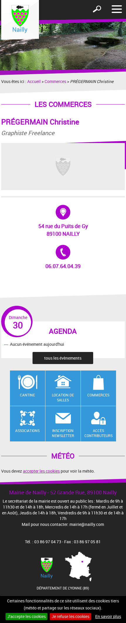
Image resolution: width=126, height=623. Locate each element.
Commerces (55, 81)
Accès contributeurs (98, 433)
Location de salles (63, 397)
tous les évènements (62, 358)
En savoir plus (108, 616)
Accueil (34, 81)
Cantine (27, 395)
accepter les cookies (41, 471)
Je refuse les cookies (70, 616)
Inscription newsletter (63, 433)
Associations (27, 430)
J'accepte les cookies (26, 616)
